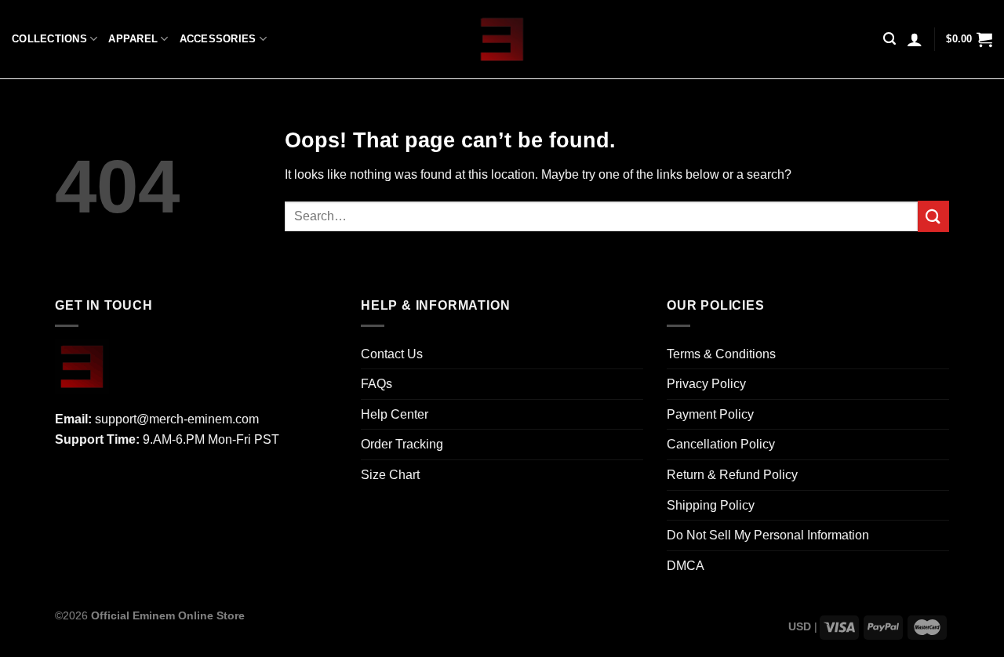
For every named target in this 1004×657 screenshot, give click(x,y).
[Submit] (933, 216)
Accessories (218, 39)
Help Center (394, 414)
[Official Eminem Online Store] (502, 39)
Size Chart (390, 474)
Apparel (133, 39)
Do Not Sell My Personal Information (768, 535)
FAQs (376, 383)
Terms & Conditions (721, 354)
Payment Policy (710, 414)
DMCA (685, 565)
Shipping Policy (711, 505)
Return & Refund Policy (732, 474)
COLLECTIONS (49, 39)
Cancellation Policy (721, 444)
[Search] (889, 39)
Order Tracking (402, 444)
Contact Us (392, 354)
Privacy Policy (706, 383)
